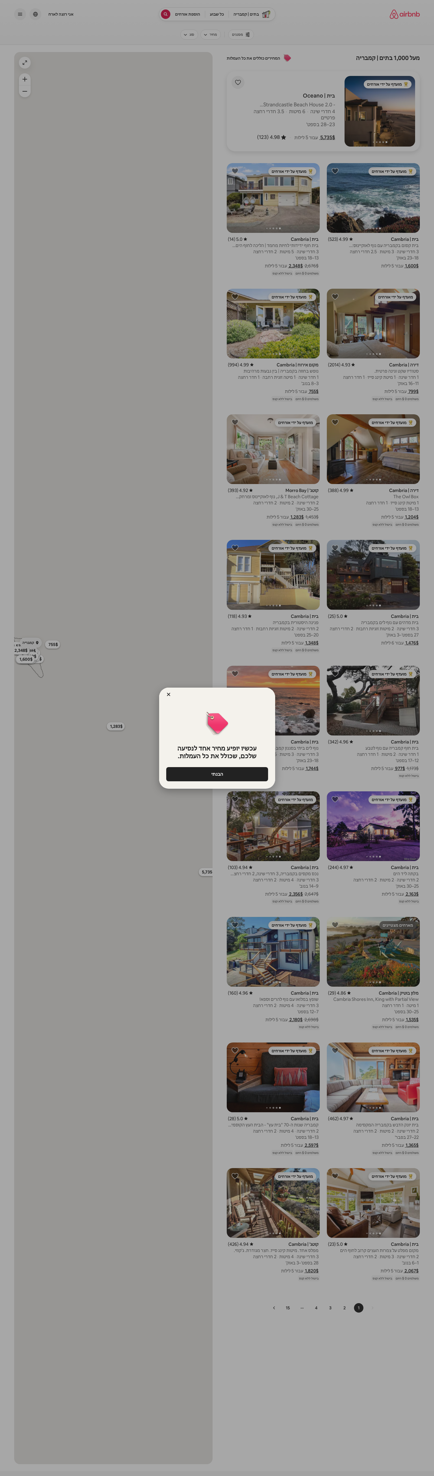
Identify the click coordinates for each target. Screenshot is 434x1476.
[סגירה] (168, 694)
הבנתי (217, 774)
